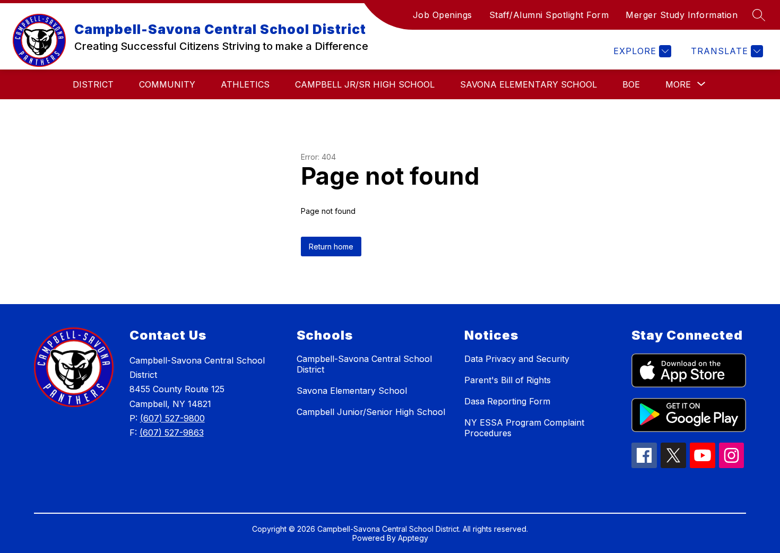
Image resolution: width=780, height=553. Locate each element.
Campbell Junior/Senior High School (371, 412)
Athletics (245, 84)
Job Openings (442, 15)
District (93, 84)
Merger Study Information (682, 15)
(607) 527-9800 (172, 418)
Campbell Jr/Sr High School (365, 84)
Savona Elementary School (528, 84)
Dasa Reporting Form (507, 401)
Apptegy (413, 537)
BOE (631, 84)
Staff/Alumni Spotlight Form (549, 15)
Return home (331, 246)
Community (167, 84)
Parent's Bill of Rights (507, 380)
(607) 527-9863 (172, 432)
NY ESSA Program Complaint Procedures (524, 427)
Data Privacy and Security (516, 358)
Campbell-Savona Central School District (364, 364)
